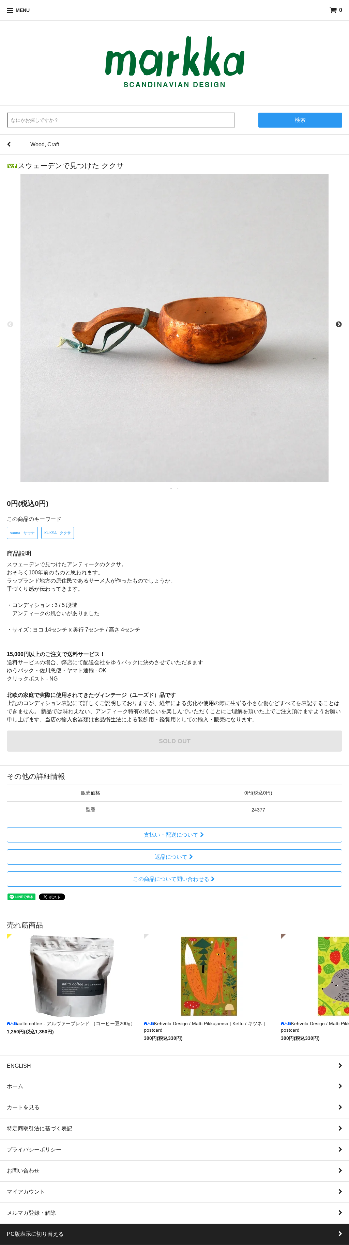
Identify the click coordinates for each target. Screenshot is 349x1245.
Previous (10, 324)
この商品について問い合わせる (171, 879)
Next (339, 324)
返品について (171, 857)
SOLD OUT (175, 740)
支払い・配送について (171, 835)
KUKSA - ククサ (57, 533)
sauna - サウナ (22, 533)
